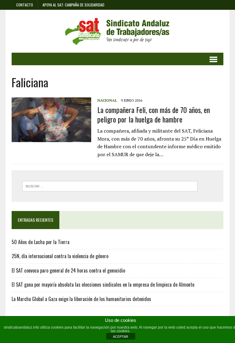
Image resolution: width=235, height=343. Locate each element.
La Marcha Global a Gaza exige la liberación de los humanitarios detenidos (81, 299)
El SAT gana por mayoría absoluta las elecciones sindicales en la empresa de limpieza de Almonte (103, 284)
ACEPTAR (120, 336)
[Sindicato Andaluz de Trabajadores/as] (117, 31)
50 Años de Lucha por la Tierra (40, 242)
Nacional (107, 100)
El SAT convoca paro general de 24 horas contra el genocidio (68, 270)
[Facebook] (190, 4)
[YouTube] (217, 4)
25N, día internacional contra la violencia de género (60, 256)
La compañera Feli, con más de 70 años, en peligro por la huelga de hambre (153, 114)
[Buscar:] (109, 185)
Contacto (24, 4)
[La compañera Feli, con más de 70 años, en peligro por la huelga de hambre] (51, 138)
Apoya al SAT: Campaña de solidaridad (73, 4)
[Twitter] (204, 4)
